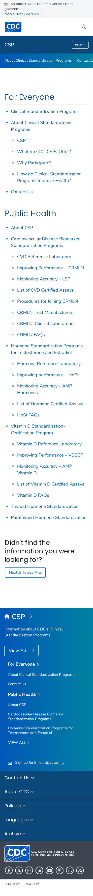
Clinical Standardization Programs (45, 111)
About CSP (22, 228)
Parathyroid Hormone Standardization (49, 517)
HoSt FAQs (28, 415)
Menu (78, 44)
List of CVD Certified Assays (45, 290)
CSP (9, 44)
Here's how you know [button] (22, 13)
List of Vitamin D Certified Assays (50, 484)
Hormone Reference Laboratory (49, 364)
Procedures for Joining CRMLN (47, 301)
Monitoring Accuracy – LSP (43, 279)
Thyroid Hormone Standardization (45, 506)
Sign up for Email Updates (37, 762)
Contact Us (22, 192)
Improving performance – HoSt (48, 375)
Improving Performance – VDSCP (50, 455)
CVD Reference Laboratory (44, 257)
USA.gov (32, 884)
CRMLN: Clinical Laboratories (46, 323)
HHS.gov (11, 884)
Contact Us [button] (17, 778)
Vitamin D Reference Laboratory (49, 444)
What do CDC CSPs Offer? (44, 152)
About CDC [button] (17, 791)
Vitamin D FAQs (33, 495)
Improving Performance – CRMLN (50, 268)
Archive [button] (13, 834)
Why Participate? (34, 163)
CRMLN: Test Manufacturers (45, 312)
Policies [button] (13, 806)
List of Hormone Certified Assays (50, 404)
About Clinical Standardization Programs (38, 60)
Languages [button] (17, 819)
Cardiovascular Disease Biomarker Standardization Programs (36, 716)
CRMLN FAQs (31, 335)
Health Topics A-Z (25, 572)
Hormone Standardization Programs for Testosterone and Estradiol (40, 730)
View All (18, 650)
